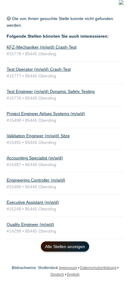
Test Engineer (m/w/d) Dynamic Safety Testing (51, 91)
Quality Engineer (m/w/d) (30, 224)
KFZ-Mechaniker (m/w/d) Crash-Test (41, 47)
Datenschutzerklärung (98, 268)
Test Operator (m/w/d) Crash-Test (39, 69)
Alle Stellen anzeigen (65, 246)
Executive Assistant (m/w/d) (33, 202)
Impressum (68, 268)
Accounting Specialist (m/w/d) (35, 157)
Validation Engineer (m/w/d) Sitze (38, 135)
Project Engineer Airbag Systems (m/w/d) (46, 113)
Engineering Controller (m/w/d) (36, 180)
